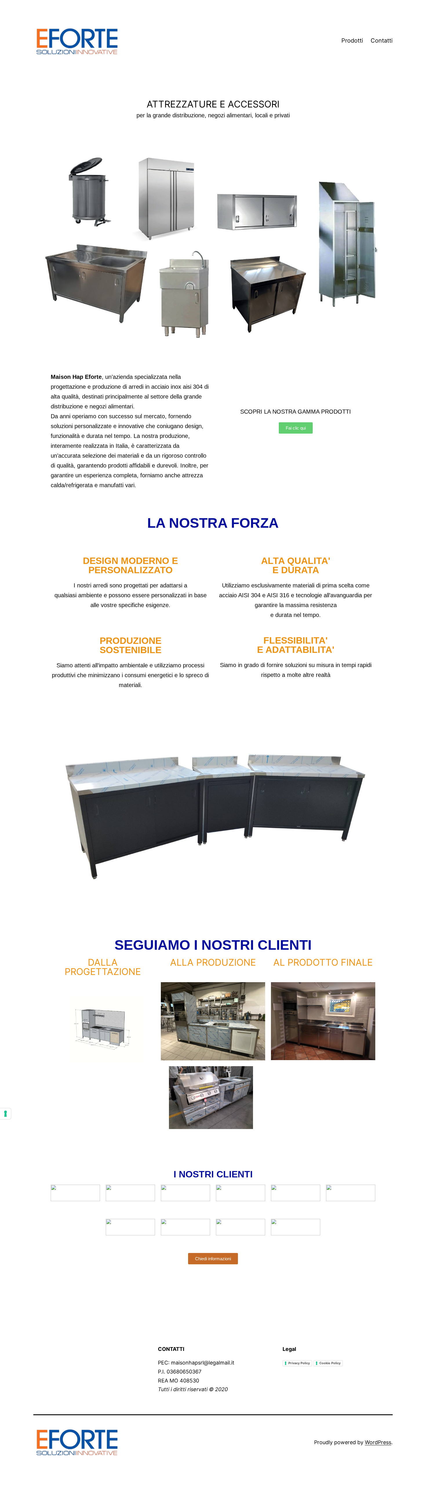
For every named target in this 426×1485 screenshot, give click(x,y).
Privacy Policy (299, 1363)
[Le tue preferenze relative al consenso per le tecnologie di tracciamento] (5, 1113)
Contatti (382, 40)
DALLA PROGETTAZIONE (103, 967)
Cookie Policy (330, 1363)
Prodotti (352, 40)
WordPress (378, 1442)
